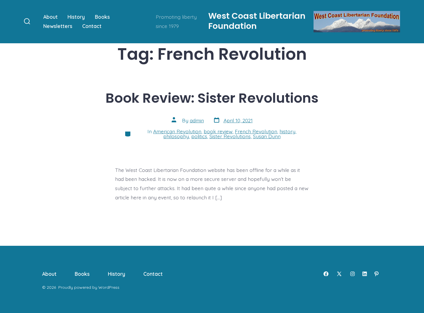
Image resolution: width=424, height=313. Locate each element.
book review (218, 131)
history (287, 131)
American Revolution (177, 131)
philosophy (176, 136)
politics (199, 136)
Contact (92, 26)
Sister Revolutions (230, 136)
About (50, 17)
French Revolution (256, 131)
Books (102, 17)
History (76, 17)
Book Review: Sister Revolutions (212, 98)
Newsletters (57, 26)
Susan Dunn (267, 136)
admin (197, 120)
